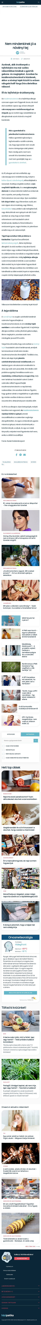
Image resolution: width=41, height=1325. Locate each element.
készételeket (7, 209)
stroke (5, 1166)
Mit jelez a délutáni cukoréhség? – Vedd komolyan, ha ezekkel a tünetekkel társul (19, 607)
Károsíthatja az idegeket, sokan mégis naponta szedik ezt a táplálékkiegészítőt (20, 895)
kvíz (4, 1034)
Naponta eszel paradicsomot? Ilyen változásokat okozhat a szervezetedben (20, 798)
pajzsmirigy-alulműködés (11, 533)
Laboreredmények (8, 1286)
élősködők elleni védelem (29, 6)
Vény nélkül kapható (13, 754)
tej (4, 1133)
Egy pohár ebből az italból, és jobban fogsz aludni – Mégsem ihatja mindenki (19, 1137)
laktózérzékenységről (10, 243)
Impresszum (9, 1266)
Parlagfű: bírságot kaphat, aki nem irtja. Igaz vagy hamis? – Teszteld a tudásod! (19, 1086)
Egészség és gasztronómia (12, 1201)
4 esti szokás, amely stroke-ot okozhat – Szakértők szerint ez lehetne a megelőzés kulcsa (20, 1171)
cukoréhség (7, 603)
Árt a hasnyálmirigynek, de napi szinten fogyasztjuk (19, 862)
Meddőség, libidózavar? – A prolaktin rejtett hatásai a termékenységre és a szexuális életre (29, 650)
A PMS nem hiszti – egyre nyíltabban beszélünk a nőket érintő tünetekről (29, 633)
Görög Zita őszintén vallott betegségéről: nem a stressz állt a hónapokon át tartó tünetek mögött (20, 538)
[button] (20, 1286)
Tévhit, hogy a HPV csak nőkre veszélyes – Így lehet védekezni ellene (29, 695)
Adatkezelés (9, 1274)
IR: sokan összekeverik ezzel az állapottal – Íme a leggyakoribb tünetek (20, 504)
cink (4, 891)
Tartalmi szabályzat (9, 1279)
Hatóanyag (30, 734)
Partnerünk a (23, 1000)
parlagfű (6, 1082)
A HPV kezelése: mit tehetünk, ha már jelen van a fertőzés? (28, 680)
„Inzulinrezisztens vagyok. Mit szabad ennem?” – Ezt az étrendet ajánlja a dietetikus (18, 573)
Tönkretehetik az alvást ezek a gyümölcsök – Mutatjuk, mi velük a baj (18, 1240)
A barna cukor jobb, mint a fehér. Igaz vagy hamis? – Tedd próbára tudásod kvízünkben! (18, 1039)
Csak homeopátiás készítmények (17, 758)
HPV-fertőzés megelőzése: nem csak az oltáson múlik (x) (29, 720)
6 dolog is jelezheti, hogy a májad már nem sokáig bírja (19, 926)
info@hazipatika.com (31, 1320)
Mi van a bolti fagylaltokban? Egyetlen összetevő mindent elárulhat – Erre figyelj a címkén (20, 1206)
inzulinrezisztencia (11, 99)
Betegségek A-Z (7, 1291)
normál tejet (7, 317)
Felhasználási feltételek (9, 1270)
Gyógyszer (11, 734)
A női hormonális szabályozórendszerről (28, 707)
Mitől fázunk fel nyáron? (28, 619)
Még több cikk (30, 1246)
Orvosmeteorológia (9, 6)
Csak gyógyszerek (12, 746)
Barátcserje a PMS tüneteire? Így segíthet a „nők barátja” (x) (29, 667)
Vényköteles (10, 750)
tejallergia (6, 462)
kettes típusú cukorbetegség (13, 180)
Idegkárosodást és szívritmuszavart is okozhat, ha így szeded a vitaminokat (19, 828)
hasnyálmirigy (8, 857)
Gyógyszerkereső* (8, 1297)
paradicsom (7, 793)
